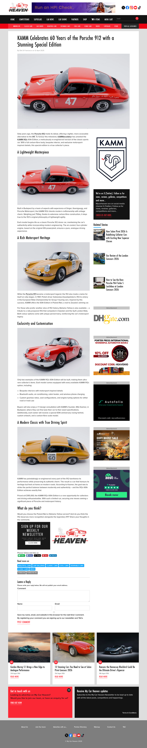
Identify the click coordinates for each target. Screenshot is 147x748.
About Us (24, 727)
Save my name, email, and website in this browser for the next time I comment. (50, 615)
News (32, 569)
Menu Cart (109, 19)
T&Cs (80, 618)
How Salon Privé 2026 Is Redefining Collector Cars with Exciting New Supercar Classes (117, 236)
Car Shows (62, 19)
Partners (74, 19)
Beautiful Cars (52, 26)
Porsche (21, 573)
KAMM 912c (22, 139)
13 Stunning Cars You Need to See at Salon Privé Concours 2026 (73, 668)
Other (116, 26)
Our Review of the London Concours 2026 (117, 257)
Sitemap (97, 727)
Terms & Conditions (129, 713)
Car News (50, 19)
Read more (14, 676)
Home (12, 19)
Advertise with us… (60, 727)
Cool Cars (77, 26)
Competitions (24, 19)
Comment (21, 588)
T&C (124, 727)
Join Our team (40, 727)
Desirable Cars (65, 26)
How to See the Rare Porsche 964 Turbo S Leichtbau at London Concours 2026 (115, 284)
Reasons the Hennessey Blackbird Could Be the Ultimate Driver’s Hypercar (117, 668)
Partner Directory (80, 727)
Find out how (16, 702)
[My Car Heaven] (18, 7)
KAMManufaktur (65, 136)
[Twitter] (123, 8)
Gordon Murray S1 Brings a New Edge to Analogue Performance (27, 668)
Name (19, 604)
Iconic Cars (88, 26)
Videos (98, 26)
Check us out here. (104, 215)
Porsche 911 (31, 294)
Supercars (38, 19)
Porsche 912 (39, 134)
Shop (85, 19)
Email (57, 604)
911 (33, 136)
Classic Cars (28, 26)
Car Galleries (39, 566)
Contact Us (111, 727)
